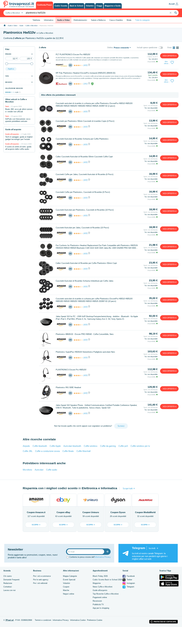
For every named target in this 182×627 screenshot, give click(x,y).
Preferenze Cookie (94, 620)
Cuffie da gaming (108, 446)
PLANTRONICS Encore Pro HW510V (71, 370)
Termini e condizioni (43, 620)
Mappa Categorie (70, 576)
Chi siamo (7, 576)
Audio (21, 25)
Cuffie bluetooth (40, 446)
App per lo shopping (101, 608)
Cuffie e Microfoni (31, 25)
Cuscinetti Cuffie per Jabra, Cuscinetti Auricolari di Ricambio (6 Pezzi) (84, 174)
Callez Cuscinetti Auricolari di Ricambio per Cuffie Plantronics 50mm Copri (86, 263)
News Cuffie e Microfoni (102, 587)
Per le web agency (40, 580)
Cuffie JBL (27, 451)
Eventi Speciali (69, 580)
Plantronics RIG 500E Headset (68, 387)
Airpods (26, 446)
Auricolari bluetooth (72, 446)
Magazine (97, 583)
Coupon (66, 587)
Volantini (66, 583)
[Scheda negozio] (61, 65)
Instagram (130, 583)
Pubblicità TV (98, 604)
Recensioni (97, 601)
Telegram (130, 587)
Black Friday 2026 (100, 576)
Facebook (130, 576)
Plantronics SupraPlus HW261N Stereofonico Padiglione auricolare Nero (85, 352)
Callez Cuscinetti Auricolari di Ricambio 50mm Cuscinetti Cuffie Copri (84, 157)
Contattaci (7, 587)
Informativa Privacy (103, 557)
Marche (66, 590)
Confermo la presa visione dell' (90, 557)
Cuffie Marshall (83, 451)
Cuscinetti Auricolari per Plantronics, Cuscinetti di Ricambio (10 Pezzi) (85, 210)
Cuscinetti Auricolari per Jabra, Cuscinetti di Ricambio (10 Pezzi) (82, 228)
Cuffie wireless (90, 446)
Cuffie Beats (68, 451)
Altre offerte (166, 62)
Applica (11, 69)
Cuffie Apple (55, 446)
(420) (85, 65)
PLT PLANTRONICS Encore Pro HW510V (73, 54)
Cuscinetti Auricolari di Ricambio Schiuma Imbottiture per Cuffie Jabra (84, 281)
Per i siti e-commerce (42, 576)
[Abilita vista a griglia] (177, 48)
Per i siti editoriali (40, 583)
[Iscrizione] (108, 551)
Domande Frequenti (11, 580)
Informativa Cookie (78, 620)
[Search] (176, 13)
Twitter (129, 580)
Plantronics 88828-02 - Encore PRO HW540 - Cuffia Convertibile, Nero (84, 334)
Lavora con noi (9, 590)
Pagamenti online (100, 597)
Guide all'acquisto (100, 590)
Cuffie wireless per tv (140, 446)
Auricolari (39, 469)
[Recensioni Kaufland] (78, 84)
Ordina (110, 47)
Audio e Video (12, 25)
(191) (85, 84)
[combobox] (13, 13)
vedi (169, 56)
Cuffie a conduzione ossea (47, 451)
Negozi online (68, 594)
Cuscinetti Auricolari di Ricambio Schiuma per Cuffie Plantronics (82, 139)
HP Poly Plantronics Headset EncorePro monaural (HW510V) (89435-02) (85, 73)
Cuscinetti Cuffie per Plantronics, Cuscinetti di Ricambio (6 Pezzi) (83, 192)
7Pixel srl (9, 620)
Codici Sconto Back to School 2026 (107, 580)
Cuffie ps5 (123, 446)
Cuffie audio (51, 469)
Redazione (7, 583)
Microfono (27, 469)
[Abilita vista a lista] (174, 48)
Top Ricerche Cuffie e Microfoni (106, 594)
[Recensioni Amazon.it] (78, 65)
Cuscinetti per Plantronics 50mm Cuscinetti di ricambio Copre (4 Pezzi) (85, 121)
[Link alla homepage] (4, 25)
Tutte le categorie (142, 20)
